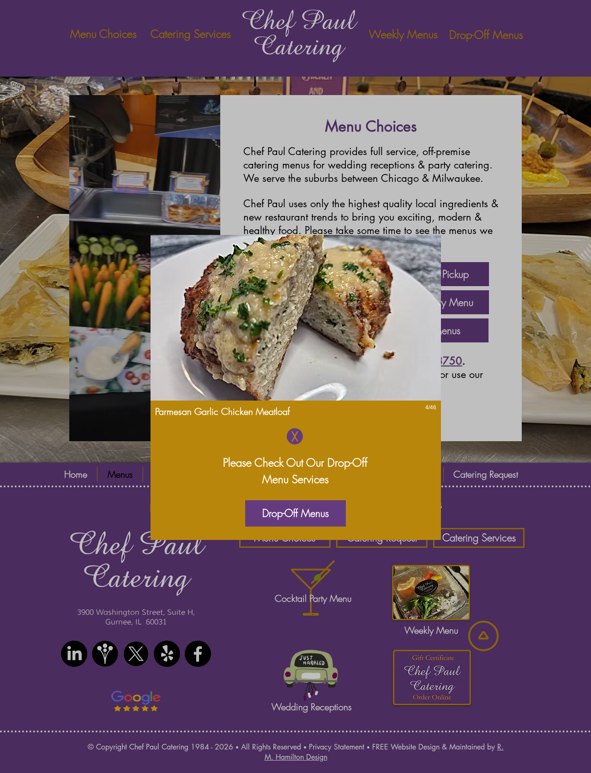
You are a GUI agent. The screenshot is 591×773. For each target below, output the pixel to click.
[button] (296, 334)
